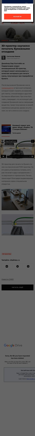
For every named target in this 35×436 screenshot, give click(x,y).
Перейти (17, 16)
